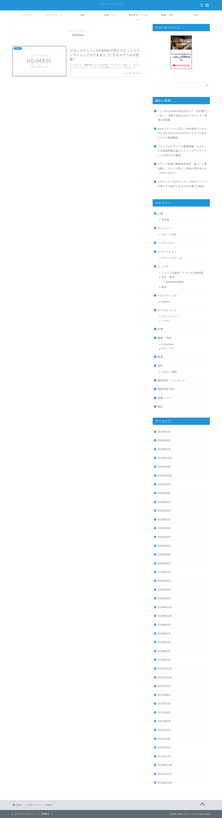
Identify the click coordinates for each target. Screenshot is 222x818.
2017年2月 (164, 747)
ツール (165, 320)
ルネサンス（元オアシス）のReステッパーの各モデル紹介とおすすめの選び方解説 (182, 183)
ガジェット (164, 228)
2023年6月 (164, 484)
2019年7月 (164, 572)
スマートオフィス (171, 258)
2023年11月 (164, 475)
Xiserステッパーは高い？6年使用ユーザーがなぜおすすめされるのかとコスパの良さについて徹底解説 (182, 133)
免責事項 (45, 814)
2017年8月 (164, 694)
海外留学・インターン (138, 16)
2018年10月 (164, 615)
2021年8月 (164, 528)
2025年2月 (164, 449)
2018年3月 (164, 642)
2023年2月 (164, 519)
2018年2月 (164, 651)
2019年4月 (164, 589)
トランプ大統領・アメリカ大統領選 (182, 273)
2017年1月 (164, 756)
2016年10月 (164, 782)
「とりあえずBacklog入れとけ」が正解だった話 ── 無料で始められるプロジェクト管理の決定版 (183, 115)
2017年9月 (164, 686)
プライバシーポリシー (25, 814)
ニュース (26, 15)
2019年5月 (164, 580)
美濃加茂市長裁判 (175, 282)
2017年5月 (164, 721)
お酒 (195, 15)
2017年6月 (164, 712)
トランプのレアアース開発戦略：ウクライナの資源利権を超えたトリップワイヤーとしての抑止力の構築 (182, 151)
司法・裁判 (167, 277)
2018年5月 (164, 633)
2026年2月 (164, 431)
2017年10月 (164, 677)
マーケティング (54, 15)
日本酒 (165, 220)
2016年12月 (164, 765)
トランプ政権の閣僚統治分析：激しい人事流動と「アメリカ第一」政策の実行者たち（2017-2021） (182, 168)
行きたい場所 (169, 372)
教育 (160, 356)
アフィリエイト (170, 316)
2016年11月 (164, 773)
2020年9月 (164, 537)
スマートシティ (167, 251)
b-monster (167, 344)
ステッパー (167, 348)
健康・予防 (167, 15)
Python (165, 301)
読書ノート (110, 15)
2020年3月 (164, 563)
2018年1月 (164, 659)
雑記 (160, 406)
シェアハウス (165, 242)
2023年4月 (164, 501)
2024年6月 (164, 466)
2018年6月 (164, 624)
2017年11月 (164, 668)
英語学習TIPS (166, 389)
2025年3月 (164, 440)
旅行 (160, 365)
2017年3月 (164, 738)
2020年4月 (164, 554)
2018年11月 (164, 607)
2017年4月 (164, 730)
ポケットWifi (169, 234)
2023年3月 (164, 510)
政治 (164, 287)
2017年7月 (164, 703)
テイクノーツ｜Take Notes (111, 4)
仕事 (82, 15)
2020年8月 (164, 545)
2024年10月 (164, 458)
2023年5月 (164, 493)
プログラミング (167, 295)
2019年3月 (164, 598)
